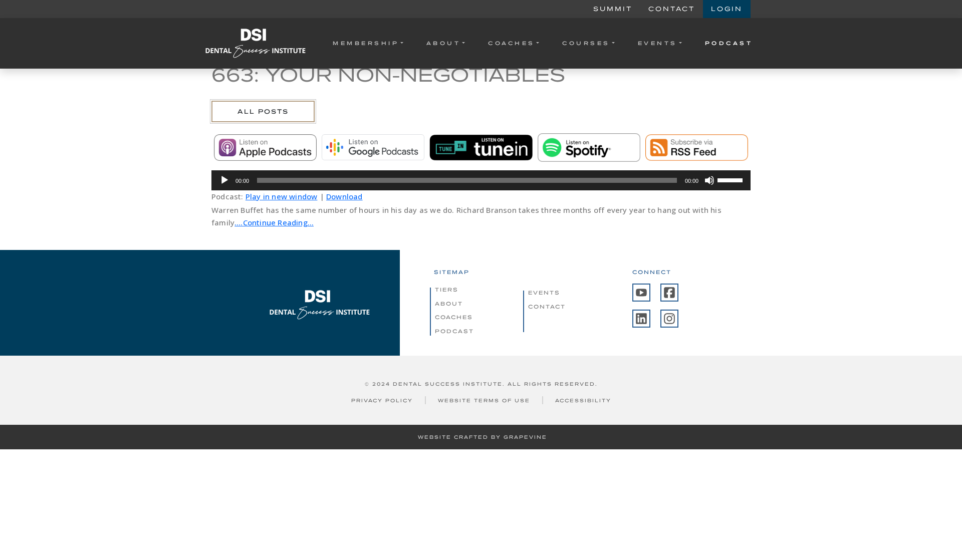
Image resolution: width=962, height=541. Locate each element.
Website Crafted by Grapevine (482, 437)
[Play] (224, 180)
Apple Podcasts (265, 147)
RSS (696, 147)
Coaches (511, 43)
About (443, 43)
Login (727, 9)
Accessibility (583, 400)
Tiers (446, 290)
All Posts (263, 111)
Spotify (589, 147)
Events (657, 43)
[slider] (731, 179)
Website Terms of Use (484, 400)
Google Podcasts (373, 147)
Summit (612, 9)
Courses (586, 43)
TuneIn (480, 147)
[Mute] (709, 180)
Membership (366, 43)
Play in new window (282, 196)
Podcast (729, 43)
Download (344, 196)
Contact (671, 9)
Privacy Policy (382, 400)
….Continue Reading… (274, 222)
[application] (481, 180)
